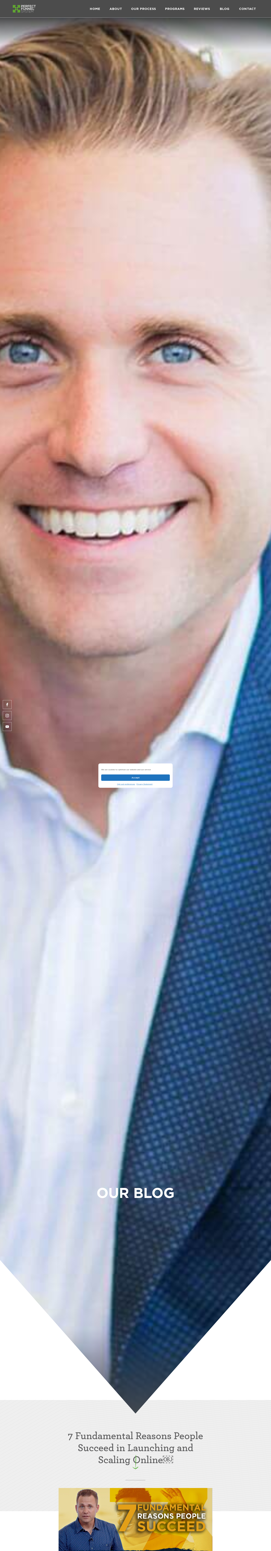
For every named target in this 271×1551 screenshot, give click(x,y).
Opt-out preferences (126, 784)
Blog (224, 9)
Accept (136, 777)
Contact (247, 9)
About (116, 9)
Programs (175, 9)
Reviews (202, 9)
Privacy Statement (144, 784)
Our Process (143, 9)
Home (95, 9)
